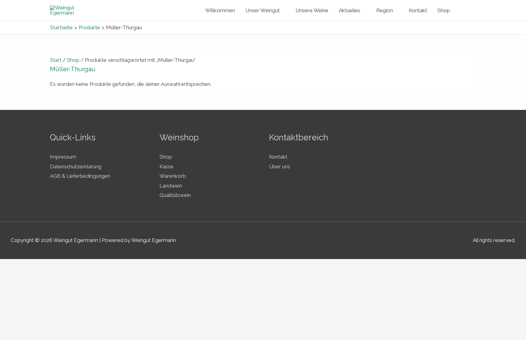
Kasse (167, 166)
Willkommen (220, 10)
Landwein (171, 186)
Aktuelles (349, 10)
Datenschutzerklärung (75, 166)
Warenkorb (173, 176)
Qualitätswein (175, 195)
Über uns (279, 166)
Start (55, 60)
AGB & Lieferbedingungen (80, 176)
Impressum (63, 157)
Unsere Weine (312, 10)
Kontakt (418, 10)
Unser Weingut (262, 10)
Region (384, 10)
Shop (443, 10)
